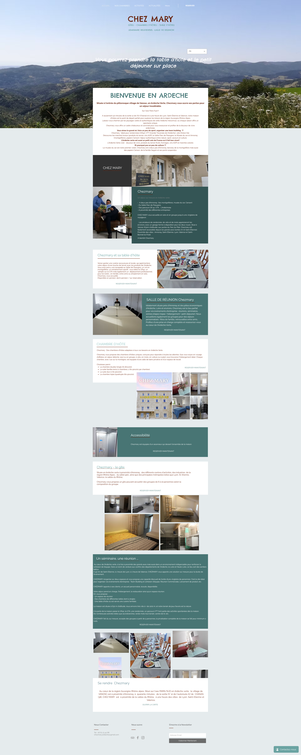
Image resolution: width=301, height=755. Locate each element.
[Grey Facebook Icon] (138, 738)
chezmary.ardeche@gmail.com (106, 735)
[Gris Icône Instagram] (143, 738)
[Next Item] (195, 522)
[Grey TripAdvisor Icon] (133, 738)
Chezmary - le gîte (110, 467)
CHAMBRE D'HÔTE (111, 344)
